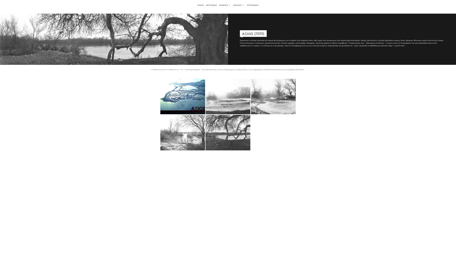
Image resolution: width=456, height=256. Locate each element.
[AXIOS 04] (228, 132)
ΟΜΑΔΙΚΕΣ (237, 5)
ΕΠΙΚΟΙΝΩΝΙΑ (253, 5)
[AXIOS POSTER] (182, 96)
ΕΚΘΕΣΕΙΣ (223, 5)
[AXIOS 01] (228, 96)
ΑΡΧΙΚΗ (200, 5)
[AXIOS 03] (182, 132)
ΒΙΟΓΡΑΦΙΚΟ (211, 5)
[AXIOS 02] (273, 96)
